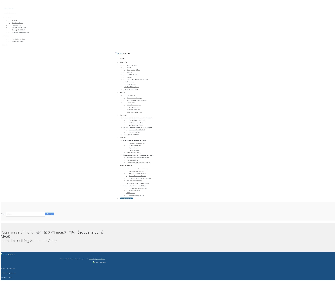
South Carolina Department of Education (97, 259)
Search (3, 214)
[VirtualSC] (119, 54)
